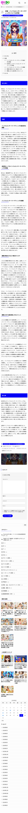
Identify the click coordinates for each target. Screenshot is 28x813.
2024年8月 (5, 799)
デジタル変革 (6, 564)
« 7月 (2, 720)
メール (5, 501)
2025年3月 (5, 778)
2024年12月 (5, 787)
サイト (4, 506)
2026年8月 (5, 727)
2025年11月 (5, 754)
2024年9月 (5, 796)
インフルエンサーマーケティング (8, 448)
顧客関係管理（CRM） (9, 594)
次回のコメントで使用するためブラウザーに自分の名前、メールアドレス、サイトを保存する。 (14, 511)
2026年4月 (5, 739)
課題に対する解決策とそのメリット (15, 71)
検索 (25, 525)
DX (4, 546)
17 (3, 712)
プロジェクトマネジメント (10, 570)
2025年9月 (5, 760)
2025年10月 (5, 757)
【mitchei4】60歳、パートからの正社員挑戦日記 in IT (12, 15)
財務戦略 (6, 591)
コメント (5, 479)
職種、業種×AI (7, 588)
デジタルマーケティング (21, 448)
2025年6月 (5, 769)
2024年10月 (5, 793)
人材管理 (5, 579)
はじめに (6, 56)
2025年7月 (5, 766)
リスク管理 (6, 576)
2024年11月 (5, 790)
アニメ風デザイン (16, 446)
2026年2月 (5, 745)
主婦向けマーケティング (6, 450)
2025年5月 (5, 772)
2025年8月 (5, 763)
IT (4, 549)
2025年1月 (5, 784)
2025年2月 (5, 781)
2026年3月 (5, 742)
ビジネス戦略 (7, 567)
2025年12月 (5, 751)
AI (4, 543)
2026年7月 (5, 730)
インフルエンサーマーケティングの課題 (16, 67)
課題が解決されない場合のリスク (14, 69)
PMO (5, 552)
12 (10, 710)
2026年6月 (5, 733)
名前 (4, 496)
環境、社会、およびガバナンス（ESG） (12, 585)
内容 (5, 58)
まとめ (6, 73)
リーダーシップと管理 (9, 573)
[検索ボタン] (19, 3)
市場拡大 (6, 582)
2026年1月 (5, 748)
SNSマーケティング (7, 446)
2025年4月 (5, 775)
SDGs (5, 555)
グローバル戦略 (7, 558)
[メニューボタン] (25, 3)
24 (3, 715)
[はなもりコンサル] (5, 3)
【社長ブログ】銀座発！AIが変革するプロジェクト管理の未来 (14, 539)
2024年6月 (5, 805)
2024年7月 (5, 802)
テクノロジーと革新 (8, 561)
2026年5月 (5, 736)
